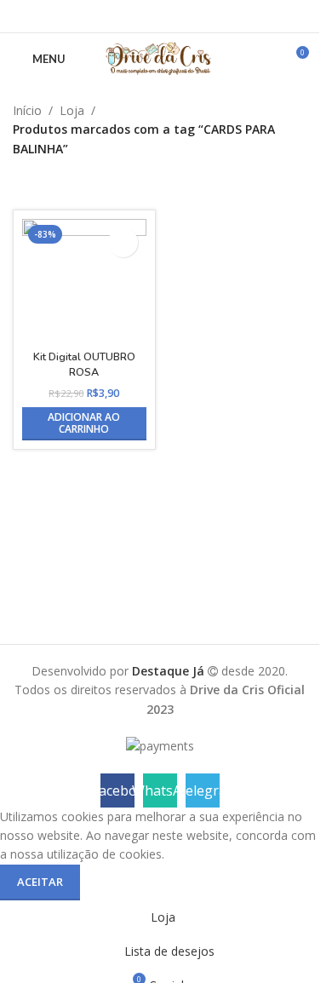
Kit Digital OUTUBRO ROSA (84, 364)
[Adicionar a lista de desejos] (123, 242)
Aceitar (40, 881)
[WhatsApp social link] (159, 16)
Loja (72, 110)
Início (27, 110)
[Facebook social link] (138, 16)
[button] (84, 423)
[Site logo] (159, 57)
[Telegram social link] (181, 16)
